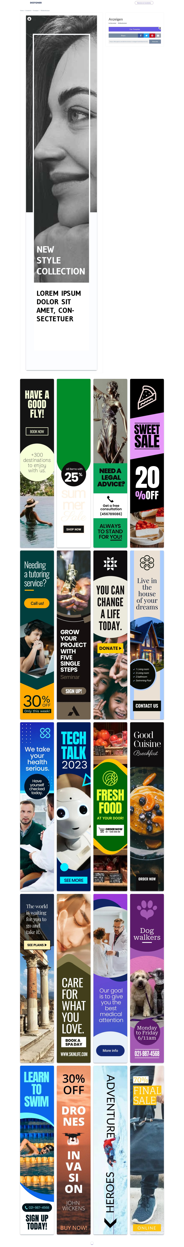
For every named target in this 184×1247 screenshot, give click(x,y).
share (123, 35)
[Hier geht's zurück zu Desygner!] (36, 4)
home (22, 10)
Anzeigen (36, 10)
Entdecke (28, 10)
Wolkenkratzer (45, 10)
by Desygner (112, 23)
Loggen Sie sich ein (125, 3)
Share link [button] (155, 41)
